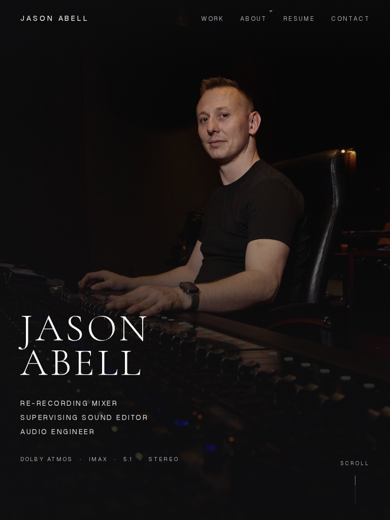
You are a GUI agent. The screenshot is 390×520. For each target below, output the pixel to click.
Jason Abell (54, 18)
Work (212, 19)
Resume (299, 19)
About (253, 19)
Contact (350, 19)
